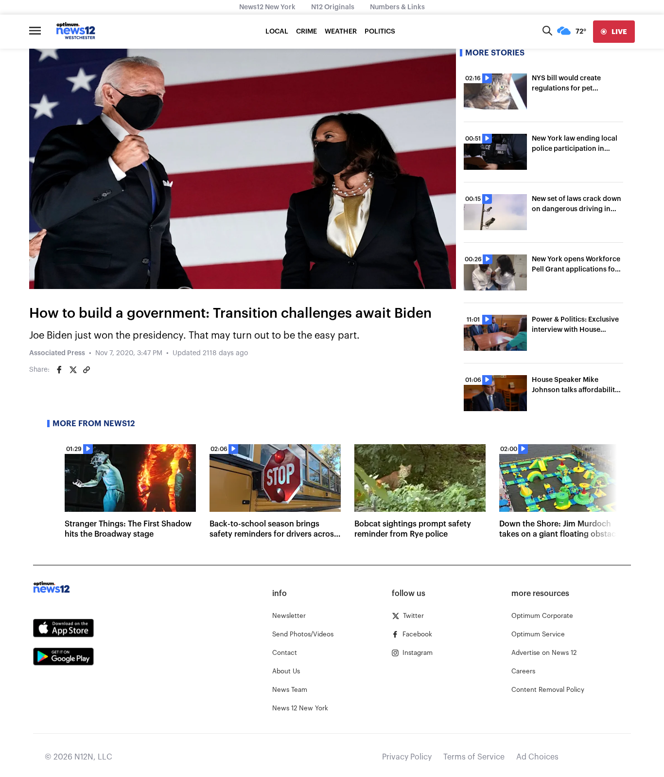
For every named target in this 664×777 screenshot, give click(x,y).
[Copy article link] (86, 370)
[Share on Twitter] (73, 370)
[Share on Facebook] (59, 370)
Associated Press (57, 353)
